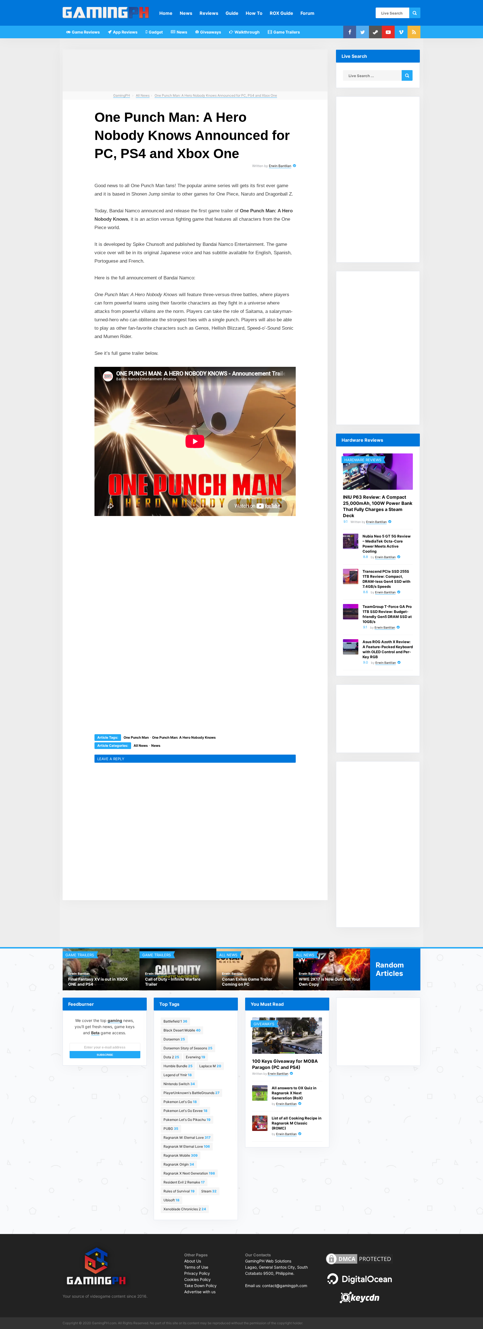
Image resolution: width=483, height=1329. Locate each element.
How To (254, 13)
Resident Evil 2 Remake (184, 1182)
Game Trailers (286, 32)
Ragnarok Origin (179, 1164)
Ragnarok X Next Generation (189, 1173)
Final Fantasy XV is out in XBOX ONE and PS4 (98, 981)
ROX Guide (281, 13)
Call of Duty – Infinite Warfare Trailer (172, 981)
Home (165, 13)
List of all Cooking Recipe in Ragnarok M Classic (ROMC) (296, 1123)
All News (141, 745)
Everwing (195, 1057)
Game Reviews (85, 32)
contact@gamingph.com (284, 1285)
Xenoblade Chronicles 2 (185, 1209)
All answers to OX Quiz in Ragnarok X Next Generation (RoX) (294, 1093)
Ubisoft (171, 1200)
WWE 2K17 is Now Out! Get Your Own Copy (329, 981)
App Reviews (125, 32)
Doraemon (174, 1039)
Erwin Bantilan (280, 166)
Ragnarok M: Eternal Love (187, 1137)
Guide (232, 13)
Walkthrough (247, 32)
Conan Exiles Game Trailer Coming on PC (247, 981)
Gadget (155, 32)
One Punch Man (136, 737)
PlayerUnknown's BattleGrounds (191, 1093)
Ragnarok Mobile (181, 1155)
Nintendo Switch (179, 1084)
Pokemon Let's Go (180, 1102)
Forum (307, 13)
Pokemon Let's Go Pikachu (187, 1120)
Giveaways (210, 32)
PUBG (171, 1128)
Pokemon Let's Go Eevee (185, 1111)
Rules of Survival (179, 1191)
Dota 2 (171, 1057)
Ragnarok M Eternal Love (187, 1146)
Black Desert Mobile (182, 1030)
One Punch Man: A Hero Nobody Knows (184, 737)
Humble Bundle (178, 1066)
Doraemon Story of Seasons (188, 1048)
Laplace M (210, 1066)
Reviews (209, 13)
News (186, 13)
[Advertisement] (153, 575)
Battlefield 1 (175, 1021)
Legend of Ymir (178, 1075)
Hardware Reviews (362, 460)
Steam (209, 1191)
